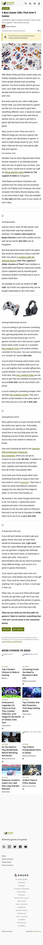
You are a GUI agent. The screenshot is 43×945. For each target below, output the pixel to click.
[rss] (4, 846)
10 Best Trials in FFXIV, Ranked (29, 781)
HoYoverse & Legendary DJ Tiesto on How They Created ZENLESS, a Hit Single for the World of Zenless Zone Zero (11, 712)
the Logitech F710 (10, 348)
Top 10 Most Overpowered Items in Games (31, 749)
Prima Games (21, 892)
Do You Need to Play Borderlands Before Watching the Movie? (10, 751)
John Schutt (6, 726)
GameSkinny (21, 907)
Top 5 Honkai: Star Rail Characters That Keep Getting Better (31, 706)
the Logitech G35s (25, 375)
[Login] (39, 3)
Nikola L (4, 678)
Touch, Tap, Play (21, 916)
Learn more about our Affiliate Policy (12, 641)
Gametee (25, 482)
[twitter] (14, 846)
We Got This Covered (21, 898)
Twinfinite (21, 882)
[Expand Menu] (34, 3)
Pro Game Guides (21, 879)
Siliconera (21, 895)
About (4, 856)
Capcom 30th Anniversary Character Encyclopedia (21, 452)
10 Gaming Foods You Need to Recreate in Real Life (30, 673)
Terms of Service (7, 859)
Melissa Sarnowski (29, 681)
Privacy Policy (6, 862)
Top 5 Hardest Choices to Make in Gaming (10, 672)
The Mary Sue (21, 913)
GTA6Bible (21, 926)
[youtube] (25, 846)
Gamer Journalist (22, 904)
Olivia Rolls (6, 792)
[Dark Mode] (30, 3)
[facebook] (20, 846)
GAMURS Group (37, 931)
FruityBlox (21, 920)
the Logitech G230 (18, 395)
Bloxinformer (21, 923)
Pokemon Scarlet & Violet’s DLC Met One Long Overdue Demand (11, 784)
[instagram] (9, 846)
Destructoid (21, 901)
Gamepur (21, 886)
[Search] (26, 3)
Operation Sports (22, 910)
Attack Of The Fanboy (21, 889)
